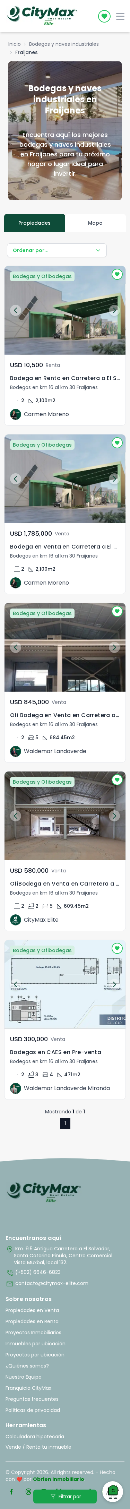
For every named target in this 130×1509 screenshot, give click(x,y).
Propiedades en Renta (32, 1321)
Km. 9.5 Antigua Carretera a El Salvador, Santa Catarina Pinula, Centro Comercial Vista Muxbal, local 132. (59, 1255)
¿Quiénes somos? (27, 1365)
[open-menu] (120, 16)
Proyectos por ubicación (35, 1354)
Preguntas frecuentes (32, 1399)
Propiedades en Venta (32, 1310)
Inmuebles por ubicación (36, 1343)
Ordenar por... (31, 250)
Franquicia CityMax (28, 1388)
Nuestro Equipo (24, 1376)
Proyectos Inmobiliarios (33, 1332)
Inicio (14, 44)
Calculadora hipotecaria (35, 1436)
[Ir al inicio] (44, 1193)
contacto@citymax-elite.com (47, 1284)
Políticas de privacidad (33, 1410)
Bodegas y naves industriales (64, 44)
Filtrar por (65, 1496)
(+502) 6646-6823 (33, 1273)
